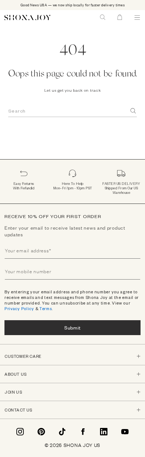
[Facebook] (83, 431)
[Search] (133, 111)
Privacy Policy (19, 308)
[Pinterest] (41, 431)
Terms (45, 308)
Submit (72, 327)
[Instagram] (20, 431)
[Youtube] (125, 431)
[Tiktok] (62, 431)
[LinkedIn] (103, 431)
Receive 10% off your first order (52, 216)
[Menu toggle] (137, 17)
